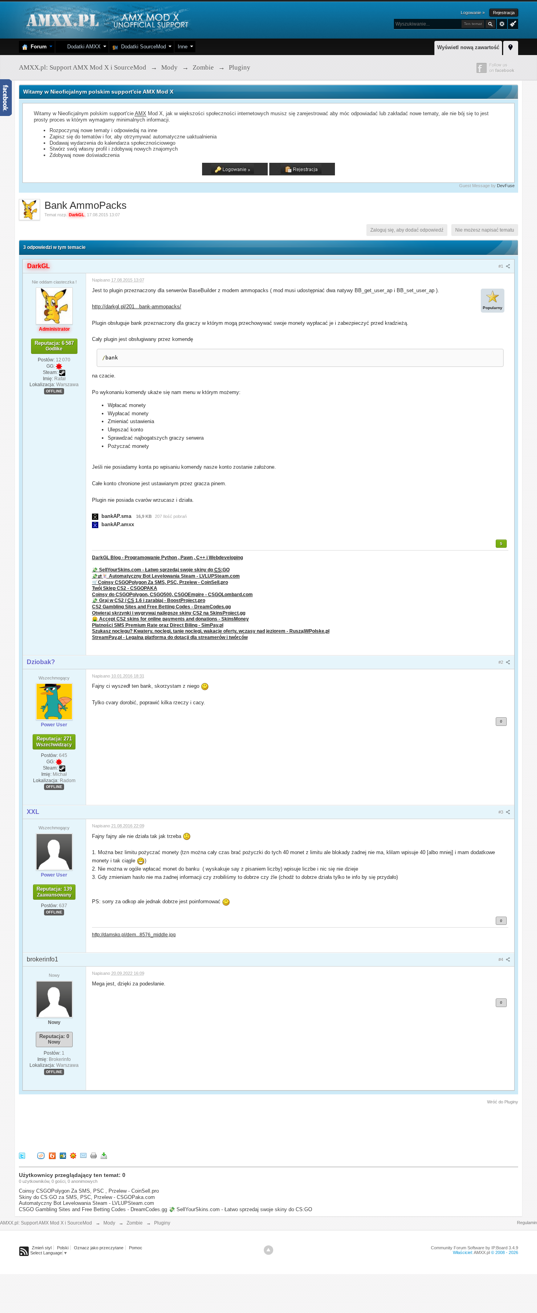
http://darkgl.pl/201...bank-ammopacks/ (136, 306)
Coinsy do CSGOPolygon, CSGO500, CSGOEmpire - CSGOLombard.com (172, 594)
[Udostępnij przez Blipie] (52, 1155)
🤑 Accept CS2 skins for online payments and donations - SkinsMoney (170, 618)
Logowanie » (473, 12)
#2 (501, 662)
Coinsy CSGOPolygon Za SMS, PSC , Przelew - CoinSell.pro (89, 1191)
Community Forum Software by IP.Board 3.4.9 (474, 1247)
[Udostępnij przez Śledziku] (63, 1155)
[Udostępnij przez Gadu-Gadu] (73, 1155)
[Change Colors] (512, 23)
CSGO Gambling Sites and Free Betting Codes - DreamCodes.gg (93, 1209)
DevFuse (506, 185)
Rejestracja (504, 12)
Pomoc (135, 1247)
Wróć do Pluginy (502, 1101)
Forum (37, 47)
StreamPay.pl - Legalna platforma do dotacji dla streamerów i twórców (170, 637)
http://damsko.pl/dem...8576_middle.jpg (134, 934)
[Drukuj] (93, 1155)
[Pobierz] (104, 1155)
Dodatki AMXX (82, 47)
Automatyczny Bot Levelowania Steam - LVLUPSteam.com (86, 1203)
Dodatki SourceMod (142, 47)
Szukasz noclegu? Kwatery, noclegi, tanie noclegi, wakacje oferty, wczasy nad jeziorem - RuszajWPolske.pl (210, 630)
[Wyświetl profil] (54, 305)
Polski (62, 1247)
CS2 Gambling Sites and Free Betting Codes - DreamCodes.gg (161, 606)
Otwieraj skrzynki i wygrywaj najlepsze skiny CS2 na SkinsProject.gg (168, 612)
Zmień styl (41, 1247)
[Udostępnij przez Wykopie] (41, 1155)
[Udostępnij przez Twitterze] (22, 1155)
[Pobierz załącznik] (95, 516)
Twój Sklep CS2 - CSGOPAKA (124, 588)
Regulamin (527, 1222)
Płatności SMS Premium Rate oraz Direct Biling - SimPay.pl (157, 625)
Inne (183, 47)
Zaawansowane (502, 24)
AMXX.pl (482, 1252)
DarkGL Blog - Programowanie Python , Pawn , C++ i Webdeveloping (167, 557)
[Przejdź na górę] (268, 1250)
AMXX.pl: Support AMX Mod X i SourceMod (46, 1223)
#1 (501, 266)
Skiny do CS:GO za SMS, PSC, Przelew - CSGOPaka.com (87, 1197)
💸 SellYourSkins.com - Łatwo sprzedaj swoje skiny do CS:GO (240, 1209)
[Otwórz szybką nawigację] (510, 47)
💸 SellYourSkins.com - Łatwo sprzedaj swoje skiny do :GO (161, 569)
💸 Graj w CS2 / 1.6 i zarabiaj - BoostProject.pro (148, 600)
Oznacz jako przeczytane (98, 1247)
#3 (501, 812)
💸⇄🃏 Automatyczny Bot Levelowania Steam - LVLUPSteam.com (166, 575)
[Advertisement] (162, 1127)
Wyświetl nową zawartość (468, 47)
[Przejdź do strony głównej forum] (106, 19)
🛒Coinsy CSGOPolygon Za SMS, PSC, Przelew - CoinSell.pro (160, 582)
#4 (501, 959)
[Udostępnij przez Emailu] (83, 1155)
